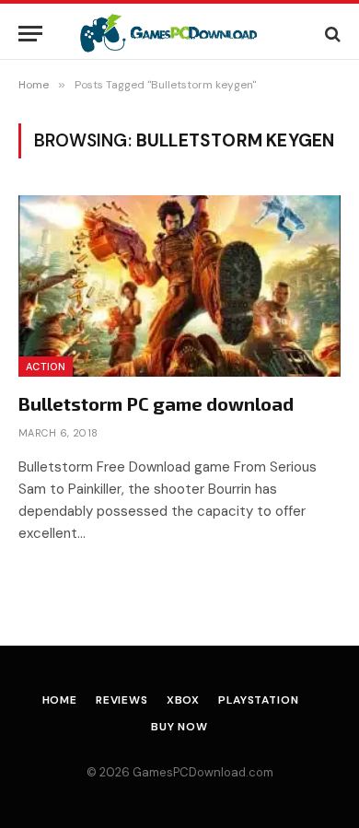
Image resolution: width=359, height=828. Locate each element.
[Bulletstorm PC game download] (179, 286)
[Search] (331, 33)
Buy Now (179, 726)
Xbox (183, 700)
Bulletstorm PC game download (156, 403)
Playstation (258, 700)
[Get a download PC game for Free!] (180, 34)
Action (45, 366)
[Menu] (30, 33)
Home (59, 700)
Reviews (122, 700)
